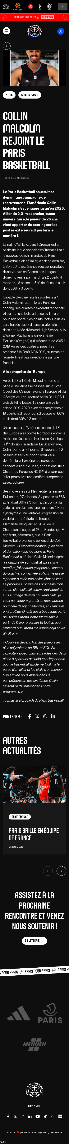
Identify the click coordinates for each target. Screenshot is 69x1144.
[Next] (61, 871)
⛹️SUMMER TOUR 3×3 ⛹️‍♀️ (33, 17)
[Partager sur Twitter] (37, 716)
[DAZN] (53, 1116)
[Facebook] (8, 1116)
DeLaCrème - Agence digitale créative (43, 1132)
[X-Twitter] (15, 1116)
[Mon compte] (60, 31)
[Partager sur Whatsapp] (45, 716)
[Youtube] (37, 1116)
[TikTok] (45, 1116)
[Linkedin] (30, 1116)
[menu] (6, 30)
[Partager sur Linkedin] (53, 716)
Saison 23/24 (29, 95)
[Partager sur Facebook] (29, 716)
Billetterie (32, 940)
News (9, 95)
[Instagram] (22, 1116)
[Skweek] (60, 1116)
